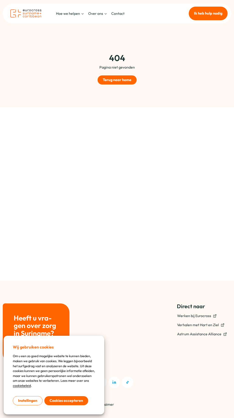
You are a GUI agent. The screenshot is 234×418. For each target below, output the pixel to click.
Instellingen (27, 400)
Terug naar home (117, 79)
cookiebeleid (22, 386)
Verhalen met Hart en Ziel (198, 325)
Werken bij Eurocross (194, 315)
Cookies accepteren (66, 400)
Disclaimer (105, 404)
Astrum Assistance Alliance (199, 334)
